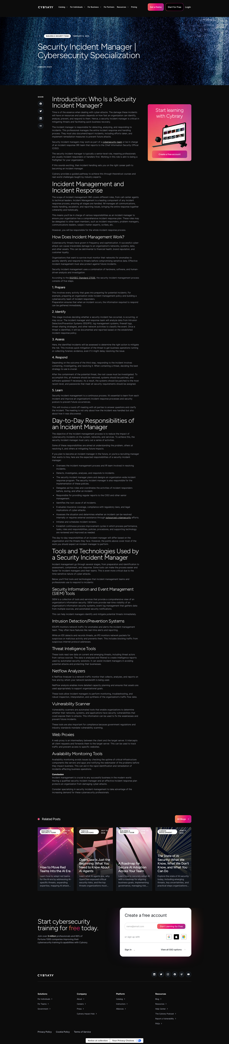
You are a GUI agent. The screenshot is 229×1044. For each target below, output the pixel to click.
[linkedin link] (154, 974)
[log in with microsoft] (183, 936)
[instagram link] (168, 974)
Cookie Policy (63, 1031)
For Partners (109, 7)
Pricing (134, 7)
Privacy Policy (45, 1031)
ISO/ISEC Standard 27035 (82, 277)
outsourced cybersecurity (118, 517)
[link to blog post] (56, 859)
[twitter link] (161, 974)
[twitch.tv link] (182, 974)
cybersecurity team (112, 142)
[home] (45, 7)
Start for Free (174, 7)
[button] (63, 7)
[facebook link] (175, 974)
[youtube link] (188, 974)
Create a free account (169, 154)
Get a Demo (156, 7)
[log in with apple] (176, 936)
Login (188, 7)
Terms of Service (82, 1031)
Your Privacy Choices (123, 1040)
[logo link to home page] (46, 975)
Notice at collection (98, 1040)
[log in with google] (169, 936)
